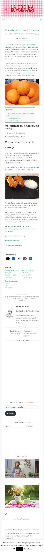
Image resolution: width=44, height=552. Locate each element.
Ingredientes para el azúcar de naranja (21, 114)
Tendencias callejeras (12, 240)
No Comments (23, 38)
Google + (17, 229)
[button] (13, 110)
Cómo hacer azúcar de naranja (22, 30)
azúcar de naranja (14, 299)
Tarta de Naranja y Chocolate (28, 271)
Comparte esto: (14, 118)
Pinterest (25, 229)
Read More (28, 549)
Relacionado (13, 120)
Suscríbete (10, 413)
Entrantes (27, 297)
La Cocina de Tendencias (15, 34)
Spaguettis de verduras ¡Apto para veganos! (30, 333)
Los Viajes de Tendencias (13, 245)
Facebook (10, 229)
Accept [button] (20, 549)
